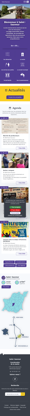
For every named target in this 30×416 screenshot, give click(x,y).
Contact (7, 405)
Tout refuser (16, 210)
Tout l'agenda (21, 265)
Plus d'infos (6, 286)
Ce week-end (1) (21, 262)
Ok (23, 394)
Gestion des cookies (15, 409)
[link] (25, 1)
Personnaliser (15, 213)
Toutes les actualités (15, 97)
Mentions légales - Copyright (17, 405)
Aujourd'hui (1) (9, 262)
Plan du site (23, 407)
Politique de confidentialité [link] (15, 215)
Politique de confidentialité (11, 407)
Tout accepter (15, 207)
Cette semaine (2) (9, 265)
